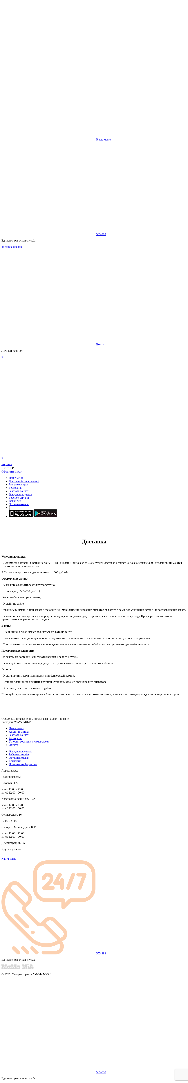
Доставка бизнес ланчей (24, 481)
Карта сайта (8, 858)
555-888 (101, 234)
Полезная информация (23, 764)
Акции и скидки (19, 731)
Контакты (15, 761)
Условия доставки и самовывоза (29, 741)
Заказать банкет (18, 491)
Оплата (13, 744)
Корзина (6, 464)
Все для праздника (20, 494)
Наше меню (16, 477)
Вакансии (15, 500)
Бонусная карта (18, 484)
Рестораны (15, 487)
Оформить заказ (11, 471)
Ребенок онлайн (19, 497)
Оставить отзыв (19, 504)
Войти (100, 344)
